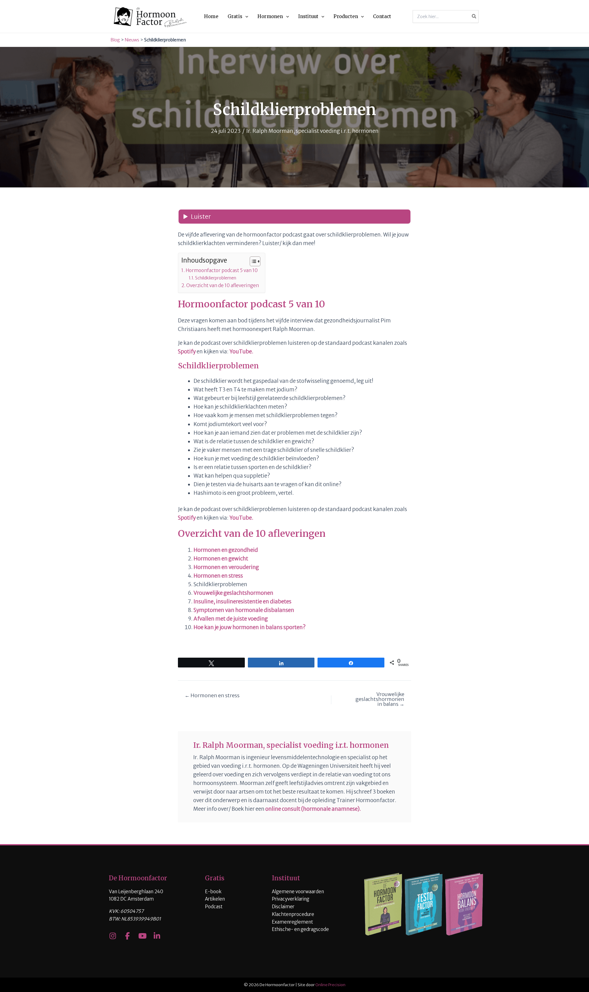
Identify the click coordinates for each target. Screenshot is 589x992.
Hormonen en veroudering (226, 567)
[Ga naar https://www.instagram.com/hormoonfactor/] (112, 936)
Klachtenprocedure (293, 914)
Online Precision (330, 984)
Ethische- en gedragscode (300, 929)
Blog (115, 40)
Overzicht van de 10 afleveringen (222, 285)
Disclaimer (283, 906)
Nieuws (132, 40)
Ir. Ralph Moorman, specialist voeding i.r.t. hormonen (312, 131)
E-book (213, 891)
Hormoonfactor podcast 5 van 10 (222, 270)
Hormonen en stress (218, 575)
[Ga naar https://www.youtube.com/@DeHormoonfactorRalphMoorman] (142, 936)
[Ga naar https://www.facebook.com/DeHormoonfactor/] (127, 936)
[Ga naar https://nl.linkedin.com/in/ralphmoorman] (156, 936)
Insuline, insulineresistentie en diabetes (242, 601)
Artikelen (215, 899)
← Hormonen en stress (212, 695)
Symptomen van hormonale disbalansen (244, 610)
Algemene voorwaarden (298, 891)
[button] (245, 16)
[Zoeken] (474, 16)
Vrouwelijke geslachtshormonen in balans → (380, 699)
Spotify (187, 351)
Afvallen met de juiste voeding (231, 618)
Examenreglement (292, 922)
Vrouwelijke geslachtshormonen (233, 593)
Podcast (213, 906)
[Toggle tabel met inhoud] (252, 261)
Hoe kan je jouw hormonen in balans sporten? (250, 627)
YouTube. (241, 351)
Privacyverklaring (290, 899)
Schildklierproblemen (215, 278)
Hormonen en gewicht (221, 558)
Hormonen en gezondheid (226, 550)
